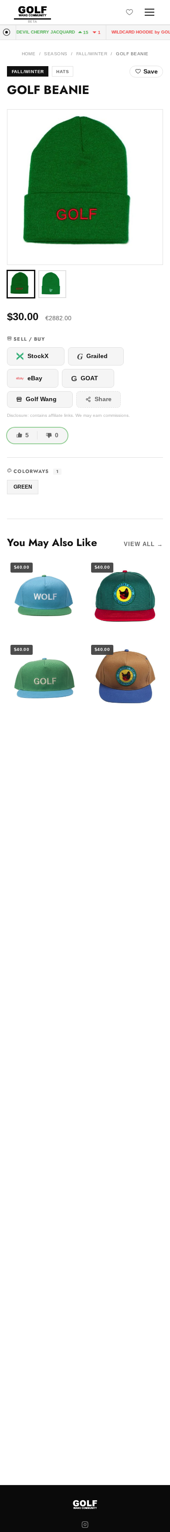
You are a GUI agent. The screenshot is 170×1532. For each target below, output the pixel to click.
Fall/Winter (91, 53)
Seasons (55, 53)
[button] (85, 187)
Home (29, 53)
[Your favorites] (129, 12)
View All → (143, 544)
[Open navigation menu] (149, 12)
